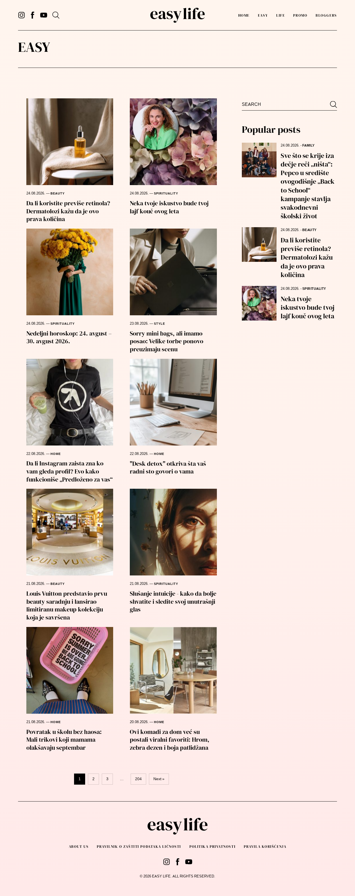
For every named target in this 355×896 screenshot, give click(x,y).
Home (244, 15)
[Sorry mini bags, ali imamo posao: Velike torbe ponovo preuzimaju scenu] (173, 272)
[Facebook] (32, 15)
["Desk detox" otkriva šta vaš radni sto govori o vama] (173, 402)
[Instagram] (21, 15)
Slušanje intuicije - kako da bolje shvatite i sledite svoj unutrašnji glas (173, 601)
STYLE (159, 324)
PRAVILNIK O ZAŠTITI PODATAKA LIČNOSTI (139, 846)
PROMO (300, 15)
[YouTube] (43, 15)
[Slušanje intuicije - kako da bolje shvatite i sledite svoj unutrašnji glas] (173, 532)
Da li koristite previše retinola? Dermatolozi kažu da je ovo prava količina (68, 211)
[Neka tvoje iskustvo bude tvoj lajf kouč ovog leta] (173, 141)
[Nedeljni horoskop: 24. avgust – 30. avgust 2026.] (69, 272)
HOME (55, 454)
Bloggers (326, 15)
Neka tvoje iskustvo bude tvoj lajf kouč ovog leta (169, 207)
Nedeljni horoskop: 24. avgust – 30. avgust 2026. (69, 337)
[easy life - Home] (177, 15)
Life (280, 15)
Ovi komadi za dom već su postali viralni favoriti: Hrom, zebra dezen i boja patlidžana (169, 740)
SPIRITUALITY (166, 193)
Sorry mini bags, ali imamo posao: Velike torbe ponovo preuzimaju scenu (166, 341)
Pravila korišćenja (265, 846)
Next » (158, 779)
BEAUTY (57, 193)
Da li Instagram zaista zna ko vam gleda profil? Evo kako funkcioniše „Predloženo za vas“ (69, 471)
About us (78, 846)
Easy (263, 15)
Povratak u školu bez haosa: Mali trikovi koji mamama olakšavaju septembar (64, 740)
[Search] (56, 15)
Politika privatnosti (212, 846)
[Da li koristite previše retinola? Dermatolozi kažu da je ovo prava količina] (69, 141)
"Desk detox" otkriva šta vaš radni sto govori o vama (168, 467)
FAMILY (308, 145)
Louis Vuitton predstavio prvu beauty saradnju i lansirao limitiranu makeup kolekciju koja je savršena (66, 605)
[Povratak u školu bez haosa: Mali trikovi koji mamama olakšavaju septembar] (69, 670)
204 (138, 779)
